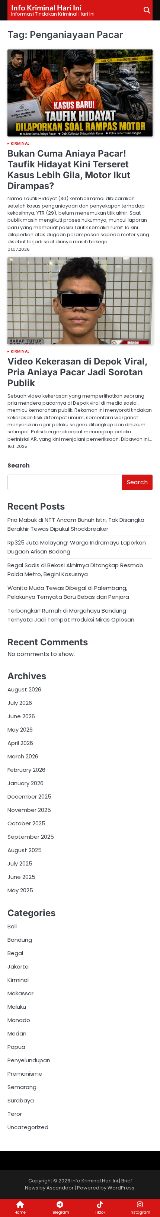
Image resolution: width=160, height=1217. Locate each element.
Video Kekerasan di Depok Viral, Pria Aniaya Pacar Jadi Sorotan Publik (77, 372)
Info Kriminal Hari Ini (46, 7)
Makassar (20, 993)
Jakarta (18, 966)
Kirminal (20, 143)
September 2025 (30, 837)
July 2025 (19, 863)
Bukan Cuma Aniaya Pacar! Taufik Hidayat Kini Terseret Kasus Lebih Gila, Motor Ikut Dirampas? (68, 169)
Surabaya (20, 1100)
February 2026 (26, 770)
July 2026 (19, 703)
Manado (18, 1020)
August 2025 (24, 850)
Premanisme (24, 1074)
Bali (12, 926)
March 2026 (22, 756)
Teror (14, 1114)
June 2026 (21, 716)
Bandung (19, 940)
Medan (16, 1033)
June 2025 (21, 877)
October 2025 (26, 823)
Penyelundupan (28, 1060)
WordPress (121, 1187)
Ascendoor (60, 1187)
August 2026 (24, 689)
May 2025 (20, 890)
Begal (15, 953)
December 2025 (29, 796)
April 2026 (20, 743)
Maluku (16, 1007)
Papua (16, 1047)
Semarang (21, 1087)
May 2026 (20, 729)
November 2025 (29, 810)
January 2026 (25, 783)
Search (18, 465)
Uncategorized (27, 1127)
